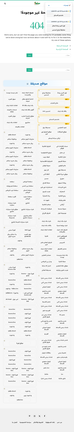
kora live (12, 309)
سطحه (12, 182)
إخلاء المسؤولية (50, 422)
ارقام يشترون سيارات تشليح (27, 217)
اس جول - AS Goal (12, 299)
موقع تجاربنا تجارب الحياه (27, 117)
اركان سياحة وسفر (54, 138)
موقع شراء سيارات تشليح (12, 210)
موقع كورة (19, 343)
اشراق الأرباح (46, 213)
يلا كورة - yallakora (12, 293)
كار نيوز (46, 170)
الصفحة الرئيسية (62, 49)
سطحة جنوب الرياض (27, 198)
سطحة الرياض (27, 182)
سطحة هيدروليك (11, 186)
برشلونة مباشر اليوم (12, 250)
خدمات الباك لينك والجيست (27, 94)
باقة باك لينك (62, 111)
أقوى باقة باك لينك (27, 110)
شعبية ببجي (62, 353)
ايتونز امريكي (46, 287)
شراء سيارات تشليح (27, 209)
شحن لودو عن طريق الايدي (46, 347)
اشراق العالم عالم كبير (46, 243)
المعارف (62, 191)
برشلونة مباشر (12, 139)
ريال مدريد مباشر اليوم (27, 250)
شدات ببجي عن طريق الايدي (46, 316)
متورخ (62, 178)
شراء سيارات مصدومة (12, 217)
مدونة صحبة (62, 209)
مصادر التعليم (46, 255)
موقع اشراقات (62, 132)
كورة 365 (28, 230)
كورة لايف (28, 313)
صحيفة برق (46, 127)
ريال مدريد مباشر (27, 143)
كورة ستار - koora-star (12, 268)
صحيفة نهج (62, 170)
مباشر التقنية (46, 204)
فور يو (46, 334)
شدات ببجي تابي (46, 282)
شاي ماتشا (62, 378)
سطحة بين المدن (27, 186)
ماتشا (46, 374)
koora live (12, 280)
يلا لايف (20, 241)
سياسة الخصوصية (25, 422)
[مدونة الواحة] (37, 3)
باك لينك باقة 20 (27, 105)
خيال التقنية (62, 157)
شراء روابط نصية (62, 225)
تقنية (46, 236)
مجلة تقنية (62, 261)
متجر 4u (62, 315)
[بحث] (5, 3)
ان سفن (62, 152)
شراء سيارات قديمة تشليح (19, 222)
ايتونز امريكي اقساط (46, 328)
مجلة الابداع (46, 183)
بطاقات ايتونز (46, 353)
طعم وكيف (62, 200)
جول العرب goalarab (27, 235)
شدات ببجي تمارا (46, 278)
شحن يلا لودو (62, 346)
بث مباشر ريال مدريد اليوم (12, 235)
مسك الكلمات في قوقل (62, 147)
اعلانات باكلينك (19, 127)
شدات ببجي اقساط (62, 278)
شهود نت (46, 200)
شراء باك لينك (62, 221)
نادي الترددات (62, 187)
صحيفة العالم (46, 270)
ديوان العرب (12, 116)
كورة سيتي (11, 230)
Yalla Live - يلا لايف (12, 288)
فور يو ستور (46, 310)
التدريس (62, 242)
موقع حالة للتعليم (62, 266)
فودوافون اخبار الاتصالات (62, 237)
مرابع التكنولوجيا (46, 152)
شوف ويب (46, 157)
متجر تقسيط (46, 302)
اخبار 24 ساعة (46, 266)
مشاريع (27, 122)
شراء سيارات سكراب (12, 204)
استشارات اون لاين (46, 187)
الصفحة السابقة (62, 46)
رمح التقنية (62, 196)
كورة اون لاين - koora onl (27, 294)
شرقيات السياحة (46, 209)
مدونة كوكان (46, 165)
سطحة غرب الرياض (12, 190)
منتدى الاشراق (62, 249)
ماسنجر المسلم (54, 119)
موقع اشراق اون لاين (46, 133)
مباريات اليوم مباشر (27, 139)
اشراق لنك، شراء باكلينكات (62, 231)
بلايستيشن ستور (62, 357)
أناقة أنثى (46, 174)
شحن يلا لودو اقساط (46, 292)
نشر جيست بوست (12, 93)
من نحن (59, 422)
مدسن (46, 178)
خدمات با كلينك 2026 (12, 111)
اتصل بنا (14, 422)
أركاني (62, 204)
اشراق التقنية (46, 146)
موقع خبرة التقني (62, 174)
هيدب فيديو (46, 191)
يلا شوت (27, 135)
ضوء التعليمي (62, 127)
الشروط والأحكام (38, 422)
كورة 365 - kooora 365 (27, 300)
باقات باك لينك (46, 225)
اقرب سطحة (12, 196)
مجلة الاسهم (62, 161)
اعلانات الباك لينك (46, 230)
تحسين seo (46, 111)
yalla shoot (12, 135)
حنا (62, 374)
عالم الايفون (62, 165)
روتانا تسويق (62, 183)
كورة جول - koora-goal (27, 274)
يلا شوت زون (28, 395)
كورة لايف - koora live (28, 369)
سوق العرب (12, 99)
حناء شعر (46, 368)
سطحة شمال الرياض (27, 191)
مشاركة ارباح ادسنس (46, 94)
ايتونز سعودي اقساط (62, 292)
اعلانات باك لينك (12, 122)
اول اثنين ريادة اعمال (62, 94)
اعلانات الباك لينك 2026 (46, 250)
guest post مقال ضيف (27, 100)
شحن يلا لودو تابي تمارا (46, 322)
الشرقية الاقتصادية (46, 161)
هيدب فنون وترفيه (62, 270)
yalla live (20, 259)
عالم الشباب (54, 103)
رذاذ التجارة (46, 196)
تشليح (28, 203)
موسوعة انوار (62, 213)
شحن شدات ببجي (62, 340)
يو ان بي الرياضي (46, 261)
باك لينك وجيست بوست (62, 256)
